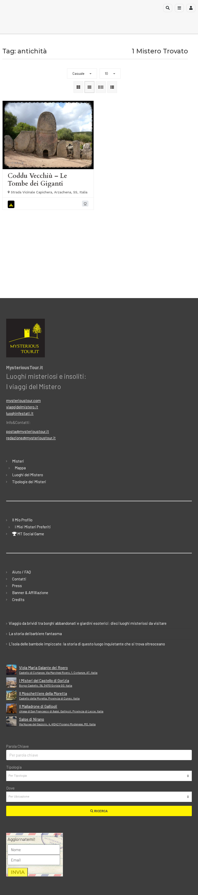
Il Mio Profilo (22, 520)
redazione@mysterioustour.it (31, 438)
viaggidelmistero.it (22, 407)
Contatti (19, 579)
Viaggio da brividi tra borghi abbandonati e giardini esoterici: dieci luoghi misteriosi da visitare (88, 623)
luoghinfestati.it (20, 413)
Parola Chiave (17, 746)
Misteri (18, 461)
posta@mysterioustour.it (27, 431)
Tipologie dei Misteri (29, 481)
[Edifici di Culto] (12, 204)
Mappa (20, 467)
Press (17, 585)
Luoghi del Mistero (27, 474)
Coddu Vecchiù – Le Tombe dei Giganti (37, 179)
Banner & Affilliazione (30, 592)
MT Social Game (30, 533)
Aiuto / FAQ (21, 572)
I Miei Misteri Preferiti (33, 526)
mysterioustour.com (23, 400)
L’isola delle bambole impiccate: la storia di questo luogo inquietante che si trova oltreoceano (87, 644)
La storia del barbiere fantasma (35, 633)
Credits (18, 599)
